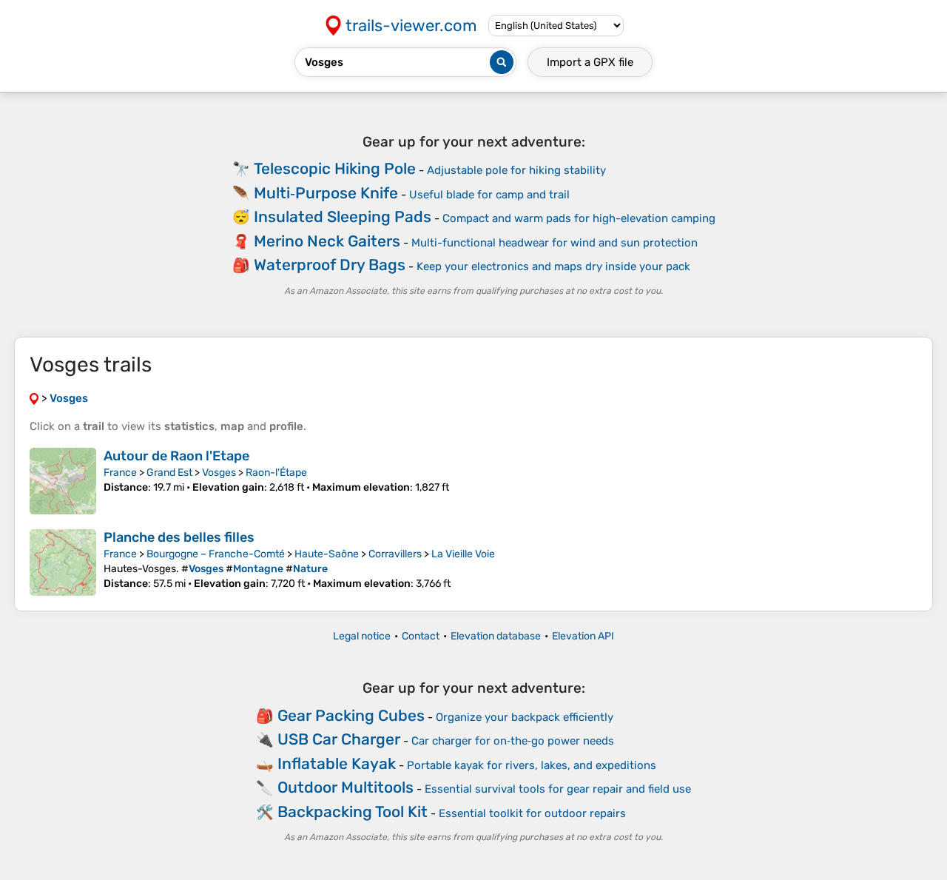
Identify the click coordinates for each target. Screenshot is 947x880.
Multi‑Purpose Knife (326, 193)
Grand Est (169, 472)
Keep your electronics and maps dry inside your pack (553, 266)
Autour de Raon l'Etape (176, 456)
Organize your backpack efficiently (524, 717)
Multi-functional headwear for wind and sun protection (554, 242)
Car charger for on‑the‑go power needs (512, 741)
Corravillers (395, 554)
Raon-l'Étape (276, 472)
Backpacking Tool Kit (352, 811)
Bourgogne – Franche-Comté (215, 554)
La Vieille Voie (463, 554)
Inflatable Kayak (336, 763)
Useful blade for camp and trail (489, 194)
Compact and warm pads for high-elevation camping (578, 218)
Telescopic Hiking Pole (335, 168)
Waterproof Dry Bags (329, 264)
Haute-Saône (326, 554)
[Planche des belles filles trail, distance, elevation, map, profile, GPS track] (63, 562)
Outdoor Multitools (345, 787)
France (120, 472)
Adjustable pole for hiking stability (516, 170)
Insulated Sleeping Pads (342, 216)
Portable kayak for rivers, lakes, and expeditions (531, 765)
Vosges (219, 472)
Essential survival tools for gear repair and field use (558, 789)
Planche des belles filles (179, 537)
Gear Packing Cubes (351, 715)
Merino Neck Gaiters (327, 241)
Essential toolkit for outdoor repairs (532, 813)
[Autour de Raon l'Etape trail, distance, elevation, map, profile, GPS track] (63, 481)
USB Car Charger (338, 739)
